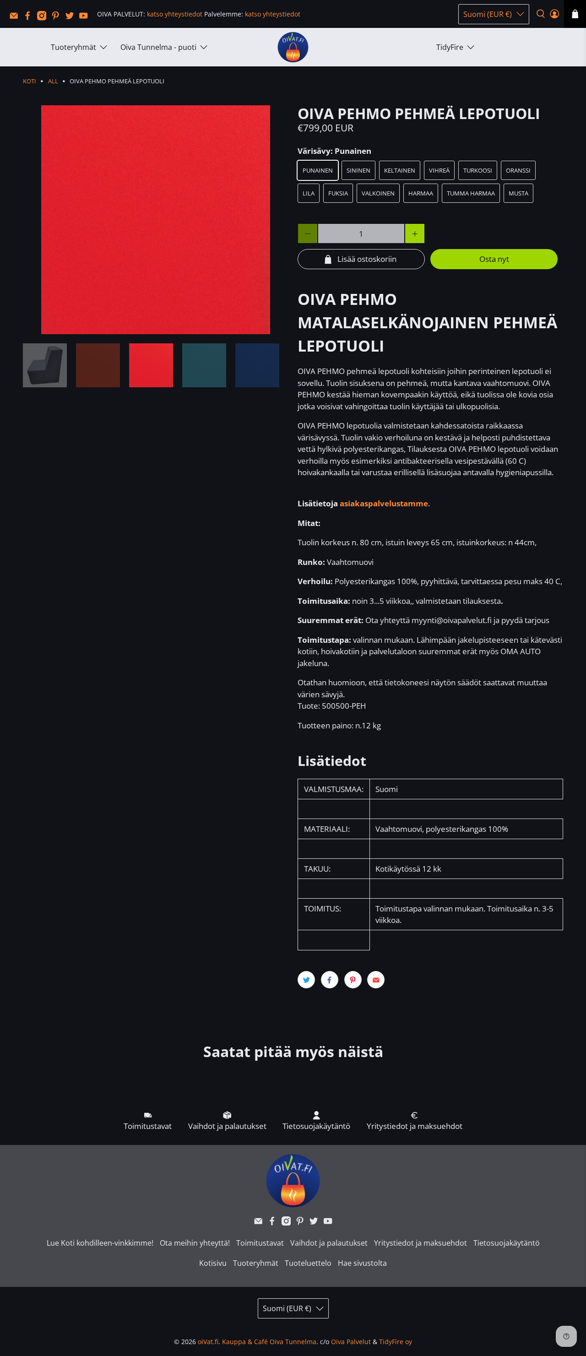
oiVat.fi (208, 1341)
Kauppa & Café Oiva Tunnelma (269, 1341)
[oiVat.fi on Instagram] (44, 18)
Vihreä (439, 170)
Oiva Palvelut (351, 1341)
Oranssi (518, 170)
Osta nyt (494, 259)
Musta (518, 193)
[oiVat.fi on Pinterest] (58, 18)
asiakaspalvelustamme (384, 503)
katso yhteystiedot (174, 14)
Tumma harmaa (471, 193)
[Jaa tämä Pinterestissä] (353, 979)
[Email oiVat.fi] (16, 18)
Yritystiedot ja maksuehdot (420, 1243)
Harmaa (420, 193)
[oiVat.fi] (293, 47)
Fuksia (338, 193)
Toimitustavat (260, 1243)
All (53, 81)
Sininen (358, 170)
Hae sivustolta (362, 1263)
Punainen (318, 170)
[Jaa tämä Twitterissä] (306, 979)
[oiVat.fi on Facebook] (30, 18)
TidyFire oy (395, 1341)
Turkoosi (477, 170)
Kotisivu (213, 1263)
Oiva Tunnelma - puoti (158, 47)
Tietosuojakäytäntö (506, 1243)
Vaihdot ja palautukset (329, 1243)
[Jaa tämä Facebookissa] (329, 979)
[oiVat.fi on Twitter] (72, 18)
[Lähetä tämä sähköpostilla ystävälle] (376, 979)
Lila (309, 193)
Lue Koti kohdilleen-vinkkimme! (100, 1243)
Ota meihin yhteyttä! (195, 1243)
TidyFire (449, 47)
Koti (29, 81)
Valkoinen (378, 193)
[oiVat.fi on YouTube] (85, 18)
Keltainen (399, 170)
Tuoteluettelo (308, 1263)
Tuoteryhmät (73, 47)
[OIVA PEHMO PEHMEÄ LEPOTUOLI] (155, 219)
